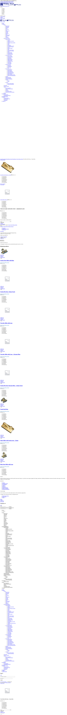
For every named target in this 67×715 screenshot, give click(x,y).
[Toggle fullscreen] (2, 713)
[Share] (1, 713)
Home (1, 159)
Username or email (3, 676)
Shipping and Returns (5, 488)
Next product (2, 184)
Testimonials (4, 486)
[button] (2, 286)
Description (4, 228)
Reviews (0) (4, 229)
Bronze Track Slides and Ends (18, 159)
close (1, 505)
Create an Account (8, 682)
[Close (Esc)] (0, 713)
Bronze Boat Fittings (11, 159)
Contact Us (3, 485)
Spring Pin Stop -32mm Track (7, 291)
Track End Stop (4, 409)
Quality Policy (4, 496)
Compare (1, 223)
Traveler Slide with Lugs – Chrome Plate (10, 354)
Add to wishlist (2, 224)
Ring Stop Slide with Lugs (6, 464)
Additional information (3, 236)
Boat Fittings (6, 159)
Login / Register (4, 671)
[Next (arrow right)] (1, 714)
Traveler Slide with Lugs (4, 199)
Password (2, 678)
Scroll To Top (2, 683)
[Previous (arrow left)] (0, 714)
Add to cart (2, 222)
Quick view (2, 255)
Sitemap (3, 497)
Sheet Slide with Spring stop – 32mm (9, 440)
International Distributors (5, 489)
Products (3, 159)
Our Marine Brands (5, 483)
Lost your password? (3, 681)
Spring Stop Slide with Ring (7, 260)
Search (10, 508)
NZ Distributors (4, 484)
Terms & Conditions (5, 487)
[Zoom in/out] (3, 713)
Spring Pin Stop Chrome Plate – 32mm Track (11, 385)
